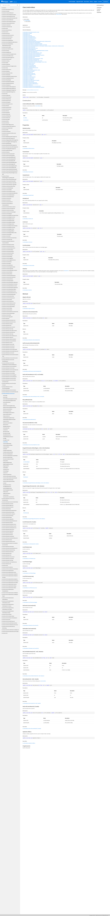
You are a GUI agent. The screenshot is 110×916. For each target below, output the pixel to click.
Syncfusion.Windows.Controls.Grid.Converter (10, 357)
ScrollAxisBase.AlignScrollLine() (28, 308)
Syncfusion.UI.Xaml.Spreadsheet (7, 280)
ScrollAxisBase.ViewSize (27, 290)
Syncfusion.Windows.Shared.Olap (8, 546)
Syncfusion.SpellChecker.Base (7, 150)
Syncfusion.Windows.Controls (7, 342)
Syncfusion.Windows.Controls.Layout (8, 371)
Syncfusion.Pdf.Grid (5, 105)
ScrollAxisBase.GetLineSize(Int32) (29, 47)
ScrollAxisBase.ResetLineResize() (29, 73)
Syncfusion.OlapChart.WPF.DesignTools (9, 86)
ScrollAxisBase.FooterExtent (28, 171)
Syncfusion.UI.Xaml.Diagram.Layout (8, 218)
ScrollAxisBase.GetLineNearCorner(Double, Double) (32, 43)
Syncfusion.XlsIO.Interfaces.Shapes (8, 616)
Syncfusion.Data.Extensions (7, 30)
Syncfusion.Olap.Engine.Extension (8, 78)
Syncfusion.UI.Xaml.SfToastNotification (9, 275)
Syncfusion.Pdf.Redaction (6, 116)
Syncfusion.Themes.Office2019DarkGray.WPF (10, 171)
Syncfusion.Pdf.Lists (5, 110)
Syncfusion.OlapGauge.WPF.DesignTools (9, 90)
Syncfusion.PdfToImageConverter (8, 124)
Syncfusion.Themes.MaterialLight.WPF (8, 164)
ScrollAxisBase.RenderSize (28, 72)
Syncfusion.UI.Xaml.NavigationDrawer (8, 266)
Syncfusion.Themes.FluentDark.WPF (8, 153)
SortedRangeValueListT (7, 486)
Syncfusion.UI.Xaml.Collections (7, 201)
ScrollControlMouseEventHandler (9, 481)
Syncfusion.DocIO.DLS (6, 33)
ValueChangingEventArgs (7, 488)
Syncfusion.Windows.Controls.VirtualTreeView (10, 501)
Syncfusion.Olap (5, 67)
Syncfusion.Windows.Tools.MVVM (8, 558)
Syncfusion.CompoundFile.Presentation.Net (9, 18)
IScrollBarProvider (6, 440)
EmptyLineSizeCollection (7, 414)
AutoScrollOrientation (7, 402)
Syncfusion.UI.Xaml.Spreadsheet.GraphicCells (10, 287)
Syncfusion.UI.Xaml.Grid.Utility (7, 254)
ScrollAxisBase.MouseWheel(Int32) (29, 419)
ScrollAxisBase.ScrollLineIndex (28, 265)
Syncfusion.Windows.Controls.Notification (9, 376)
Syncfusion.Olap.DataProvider (7, 73)
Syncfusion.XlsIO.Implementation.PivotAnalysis (10, 580)
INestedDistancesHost (7, 434)
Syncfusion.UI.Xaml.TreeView (7, 309)
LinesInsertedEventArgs (7, 443)
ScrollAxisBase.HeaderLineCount (29, 63)
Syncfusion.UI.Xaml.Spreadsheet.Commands (9, 284)
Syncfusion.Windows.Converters (7, 503)
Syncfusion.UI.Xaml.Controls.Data (8, 210)
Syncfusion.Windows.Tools (6, 555)
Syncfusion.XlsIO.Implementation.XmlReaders (10, 592)
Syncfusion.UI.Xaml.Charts (6, 198)
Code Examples (72, 1)
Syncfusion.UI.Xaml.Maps (6, 263)
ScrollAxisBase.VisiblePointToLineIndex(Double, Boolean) (33, 87)
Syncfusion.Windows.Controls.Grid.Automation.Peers (10, 355)
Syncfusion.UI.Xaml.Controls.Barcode (8, 208)
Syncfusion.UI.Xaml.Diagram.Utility (8, 229)
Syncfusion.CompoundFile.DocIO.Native (9, 14)
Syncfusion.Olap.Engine (6, 74)
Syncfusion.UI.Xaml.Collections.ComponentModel (7, 204)
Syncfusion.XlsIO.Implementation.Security (9, 584)
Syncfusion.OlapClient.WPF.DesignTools (9, 88)
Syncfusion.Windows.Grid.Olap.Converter (9, 526)
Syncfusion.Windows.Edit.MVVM (7, 515)
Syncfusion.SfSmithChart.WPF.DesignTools (9, 145)
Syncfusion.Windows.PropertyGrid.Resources (10, 538)
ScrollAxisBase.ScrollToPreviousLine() (30, 587)
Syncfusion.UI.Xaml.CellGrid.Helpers (8, 194)
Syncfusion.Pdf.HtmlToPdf (6, 107)
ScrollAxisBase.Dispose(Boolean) (29, 36)
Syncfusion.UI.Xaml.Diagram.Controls (8, 217)
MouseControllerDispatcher (8, 453)
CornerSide (5, 404)
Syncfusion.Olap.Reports (6, 85)
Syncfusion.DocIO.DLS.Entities (7, 36)
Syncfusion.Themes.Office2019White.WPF (9, 179)
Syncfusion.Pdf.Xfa (5, 121)
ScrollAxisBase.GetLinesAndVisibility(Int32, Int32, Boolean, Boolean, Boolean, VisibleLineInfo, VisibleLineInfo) (43, 45)
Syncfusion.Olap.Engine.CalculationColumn (9, 76)
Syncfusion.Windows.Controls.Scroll (8, 393)
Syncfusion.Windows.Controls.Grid (8, 352)
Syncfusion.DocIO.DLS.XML (6, 38)
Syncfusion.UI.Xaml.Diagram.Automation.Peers (10, 215)
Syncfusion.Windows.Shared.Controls (8, 541)
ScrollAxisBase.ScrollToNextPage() (29, 573)
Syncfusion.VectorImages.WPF (7, 316)
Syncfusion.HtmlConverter (6, 59)
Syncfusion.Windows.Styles (6, 553)
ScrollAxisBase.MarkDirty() (28, 68)
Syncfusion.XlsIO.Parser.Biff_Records (8, 621)
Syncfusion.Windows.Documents (7, 507)
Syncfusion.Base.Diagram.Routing (8, 9)
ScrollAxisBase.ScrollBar (27, 75)
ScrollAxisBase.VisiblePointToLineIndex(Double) (32, 86)
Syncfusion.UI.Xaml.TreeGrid (7, 299)
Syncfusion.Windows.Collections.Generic (9, 339)
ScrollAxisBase (5, 467)
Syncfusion (4, 7)
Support (95, 1)
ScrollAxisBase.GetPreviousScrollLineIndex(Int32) (32, 371)
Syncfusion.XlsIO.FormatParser (7, 567)
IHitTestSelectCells (6, 428)
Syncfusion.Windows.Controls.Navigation (9, 374)
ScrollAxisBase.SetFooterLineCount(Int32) (30, 625)
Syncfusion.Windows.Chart (6, 325)
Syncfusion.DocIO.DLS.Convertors (8, 35)
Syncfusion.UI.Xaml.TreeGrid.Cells (8, 301)
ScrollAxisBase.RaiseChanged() (28, 71)
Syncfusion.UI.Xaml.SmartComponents (8, 277)
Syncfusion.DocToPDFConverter (7, 48)
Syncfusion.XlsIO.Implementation (8, 570)
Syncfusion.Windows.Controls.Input (8, 368)
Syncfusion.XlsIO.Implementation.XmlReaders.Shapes (10, 595)
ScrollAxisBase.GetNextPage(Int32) (29, 49)
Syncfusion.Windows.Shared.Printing (8, 549)
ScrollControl (5, 472)
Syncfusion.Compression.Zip (7, 26)
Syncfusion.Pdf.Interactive (6, 109)
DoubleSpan (25, 477)
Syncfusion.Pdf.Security (6, 117)
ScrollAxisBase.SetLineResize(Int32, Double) (31, 80)
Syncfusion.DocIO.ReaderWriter (7, 40)
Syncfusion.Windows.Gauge (7, 517)
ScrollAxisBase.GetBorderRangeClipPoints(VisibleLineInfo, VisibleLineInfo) (37, 41)
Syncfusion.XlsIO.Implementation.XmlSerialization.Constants (8, 605)
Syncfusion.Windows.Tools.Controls (8, 556)
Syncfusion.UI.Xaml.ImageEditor (7, 258)
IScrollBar (4, 438)
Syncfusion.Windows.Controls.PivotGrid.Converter (9, 384)
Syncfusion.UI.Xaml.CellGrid (7, 189)
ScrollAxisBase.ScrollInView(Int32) (29, 76)
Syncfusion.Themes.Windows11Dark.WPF (9, 182)
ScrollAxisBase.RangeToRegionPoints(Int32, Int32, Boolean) (34, 518)
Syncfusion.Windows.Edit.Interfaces (8, 512)
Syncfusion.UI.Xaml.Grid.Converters (8, 246)
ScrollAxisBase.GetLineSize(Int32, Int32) (30, 48)
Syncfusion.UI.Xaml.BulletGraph (7, 188)
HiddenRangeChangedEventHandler (9, 419)
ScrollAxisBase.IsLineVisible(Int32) (29, 65)
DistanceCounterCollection (7, 409)
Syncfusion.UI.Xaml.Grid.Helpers (7, 249)
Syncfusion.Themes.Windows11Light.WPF (9, 184)
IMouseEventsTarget (6, 433)
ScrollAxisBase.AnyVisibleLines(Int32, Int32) (31, 32)
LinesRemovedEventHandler (8, 452)
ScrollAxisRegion (6, 471)
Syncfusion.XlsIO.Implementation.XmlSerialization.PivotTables (8, 608)
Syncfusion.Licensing (5, 60)
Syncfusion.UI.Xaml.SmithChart (7, 278)
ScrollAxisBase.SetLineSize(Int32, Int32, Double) (32, 703)
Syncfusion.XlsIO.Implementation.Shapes (9, 585)
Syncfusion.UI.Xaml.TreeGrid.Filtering (8, 304)
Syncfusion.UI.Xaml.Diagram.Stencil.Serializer (9, 225)
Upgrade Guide (79, 1)
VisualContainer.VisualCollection (8, 496)
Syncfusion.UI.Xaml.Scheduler (7, 272)
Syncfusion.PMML (5, 129)
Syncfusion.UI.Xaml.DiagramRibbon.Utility (9, 232)
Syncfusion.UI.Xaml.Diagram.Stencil (8, 224)
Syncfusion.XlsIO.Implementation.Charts (9, 572)
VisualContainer (5, 495)
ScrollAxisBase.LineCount (27, 242)
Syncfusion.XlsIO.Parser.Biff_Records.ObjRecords (10, 629)
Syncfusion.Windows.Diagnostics (7, 505)
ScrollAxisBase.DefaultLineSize (28, 148)
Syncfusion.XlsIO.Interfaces (6, 614)
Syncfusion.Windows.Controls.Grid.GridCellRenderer (8, 360)
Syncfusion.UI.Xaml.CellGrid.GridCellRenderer (10, 193)
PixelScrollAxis (5, 460)
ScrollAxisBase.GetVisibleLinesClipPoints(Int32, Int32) (33, 58)
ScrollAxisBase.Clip (26, 34)
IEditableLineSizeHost (6, 426)
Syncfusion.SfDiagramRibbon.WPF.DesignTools (10, 140)
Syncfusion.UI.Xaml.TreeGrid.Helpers (8, 306)
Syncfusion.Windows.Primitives (7, 534)
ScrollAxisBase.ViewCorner (28, 84)
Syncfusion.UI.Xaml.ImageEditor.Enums (9, 260)
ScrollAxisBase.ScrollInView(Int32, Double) (31, 543)
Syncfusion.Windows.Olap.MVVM (8, 531)
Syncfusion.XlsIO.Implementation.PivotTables (10, 582)
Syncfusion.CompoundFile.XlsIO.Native (9, 21)
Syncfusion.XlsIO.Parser (6, 619)
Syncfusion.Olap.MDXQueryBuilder (8, 81)
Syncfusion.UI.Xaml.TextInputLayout (8, 297)
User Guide (86, 1)
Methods (98, 10)
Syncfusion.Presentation (6, 131)
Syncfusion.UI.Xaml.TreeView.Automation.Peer (10, 311)
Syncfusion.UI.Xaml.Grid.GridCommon (8, 247)
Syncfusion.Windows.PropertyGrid (8, 536)
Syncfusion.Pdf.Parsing (6, 114)
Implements (99, 12)
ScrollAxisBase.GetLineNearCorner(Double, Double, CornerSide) (35, 44)
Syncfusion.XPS (4, 633)
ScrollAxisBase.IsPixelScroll (28, 218)
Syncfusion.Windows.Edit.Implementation (9, 510)
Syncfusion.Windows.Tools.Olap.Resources (9, 562)
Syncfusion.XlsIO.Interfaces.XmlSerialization (9, 617)
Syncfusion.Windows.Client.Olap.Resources (9, 335)
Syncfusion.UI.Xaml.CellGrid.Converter (8, 191)
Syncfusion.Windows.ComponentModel (9, 340)
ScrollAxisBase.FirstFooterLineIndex (29, 37)
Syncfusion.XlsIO (5, 565)
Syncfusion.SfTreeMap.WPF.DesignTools (9, 148)
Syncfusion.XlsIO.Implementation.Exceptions (10, 579)
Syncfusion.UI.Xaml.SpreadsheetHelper (9, 294)
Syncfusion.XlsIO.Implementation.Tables (9, 587)
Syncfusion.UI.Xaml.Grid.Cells (7, 239)
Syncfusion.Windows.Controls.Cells (8, 344)
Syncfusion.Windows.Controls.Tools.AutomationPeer (8, 499)
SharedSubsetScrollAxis (7, 484)
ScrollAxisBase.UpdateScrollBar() (29, 743)
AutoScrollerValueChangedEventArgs (9, 400)
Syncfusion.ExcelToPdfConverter (7, 55)
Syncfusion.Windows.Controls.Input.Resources (10, 369)
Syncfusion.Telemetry (6, 152)
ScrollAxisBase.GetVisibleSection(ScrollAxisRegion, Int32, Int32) (34, 62)
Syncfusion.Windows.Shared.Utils (8, 551)
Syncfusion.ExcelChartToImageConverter (9, 54)
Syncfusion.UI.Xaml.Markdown (7, 265)
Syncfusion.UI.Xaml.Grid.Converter (8, 244)
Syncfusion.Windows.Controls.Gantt (8, 347)
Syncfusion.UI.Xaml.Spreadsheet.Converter (9, 285)
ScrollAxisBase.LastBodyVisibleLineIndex (30, 67)
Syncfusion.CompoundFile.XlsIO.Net (8, 23)
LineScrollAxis (5, 441)
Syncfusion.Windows (5, 318)
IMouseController (6, 431)
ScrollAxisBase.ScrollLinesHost (28, 78)
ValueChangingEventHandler (8, 490)
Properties (99, 9)
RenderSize (66, 270)
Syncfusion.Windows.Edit (6, 508)
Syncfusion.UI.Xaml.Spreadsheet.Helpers (9, 289)
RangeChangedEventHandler (8, 464)
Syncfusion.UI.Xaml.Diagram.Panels (8, 220)
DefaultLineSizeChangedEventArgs (9, 405)
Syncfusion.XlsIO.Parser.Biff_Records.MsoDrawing (8, 627)
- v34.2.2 (15, 1)
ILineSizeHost (5, 429)
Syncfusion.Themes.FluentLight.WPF (8, 155)
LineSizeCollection (6, 447)
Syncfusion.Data (5, 28)
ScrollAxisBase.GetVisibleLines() (29, 57)
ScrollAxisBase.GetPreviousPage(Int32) (30, 51)
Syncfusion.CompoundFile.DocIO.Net (8, 16)
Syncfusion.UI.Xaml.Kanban (7, 261)
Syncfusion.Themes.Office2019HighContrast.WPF (9, 173)
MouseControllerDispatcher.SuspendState (10, 455)
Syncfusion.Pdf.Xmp (5, 122)
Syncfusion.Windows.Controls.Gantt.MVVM (9, 349)
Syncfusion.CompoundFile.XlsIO (7, 19)
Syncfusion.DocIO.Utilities (6, 47)
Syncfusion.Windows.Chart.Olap (7, 328)
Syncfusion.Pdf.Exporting (6, 98)
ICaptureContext (6, 421)
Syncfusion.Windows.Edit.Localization (8, 513)
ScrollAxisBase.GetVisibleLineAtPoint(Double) (31, 56)
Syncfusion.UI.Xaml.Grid (6, 236)
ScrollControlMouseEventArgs (8, 479)
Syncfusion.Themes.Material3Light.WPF (9, 159)
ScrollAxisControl (6, 469)
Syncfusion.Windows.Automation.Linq (8, 320)
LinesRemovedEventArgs (7, 450)
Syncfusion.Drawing (5, 50)
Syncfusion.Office (5, 62)
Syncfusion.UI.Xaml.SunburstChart (8, 296)
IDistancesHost (5, 424)
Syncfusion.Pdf (4, 93)
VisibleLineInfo (5, 491)
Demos (91, 1)
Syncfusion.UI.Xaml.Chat (6, 200)
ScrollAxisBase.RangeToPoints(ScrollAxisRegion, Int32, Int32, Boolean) (36, 482)
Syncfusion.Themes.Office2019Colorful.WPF (9, 169)
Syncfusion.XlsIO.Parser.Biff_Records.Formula (10, 624)
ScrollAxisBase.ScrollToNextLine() (29, 558)
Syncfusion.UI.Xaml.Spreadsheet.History (9, 290)
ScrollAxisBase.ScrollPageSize (28, 79)
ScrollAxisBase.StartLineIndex (28, 81)
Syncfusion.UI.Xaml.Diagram (7, 213)
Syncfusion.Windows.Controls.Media (8, 373)
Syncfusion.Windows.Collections (7, 337)
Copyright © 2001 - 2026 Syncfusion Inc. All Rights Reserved (98, 915)
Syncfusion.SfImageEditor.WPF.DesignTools (9, 141)
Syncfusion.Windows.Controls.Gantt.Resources (10, 351)
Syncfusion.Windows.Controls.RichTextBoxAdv (10, 391)
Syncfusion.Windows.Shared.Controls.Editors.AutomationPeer (10, 544)
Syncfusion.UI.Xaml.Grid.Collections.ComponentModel (8, 242)
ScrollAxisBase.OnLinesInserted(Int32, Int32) (31, 444)
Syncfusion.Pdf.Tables (6, 119)
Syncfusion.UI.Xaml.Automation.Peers (8, 186)
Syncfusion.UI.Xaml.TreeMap (7, 308)
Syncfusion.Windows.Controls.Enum (8, 346)
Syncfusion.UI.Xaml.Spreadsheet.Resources (9, 292)
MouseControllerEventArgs (7, 457)
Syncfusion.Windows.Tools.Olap (7, 560)
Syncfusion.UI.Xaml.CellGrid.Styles (8, 196)
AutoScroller (5, 395)
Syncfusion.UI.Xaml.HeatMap (7, 256)
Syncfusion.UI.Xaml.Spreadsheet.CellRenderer (10, 282)
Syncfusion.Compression (6, 24)
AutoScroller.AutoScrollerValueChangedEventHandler (10, 398)
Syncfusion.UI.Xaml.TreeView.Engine (8, 313)
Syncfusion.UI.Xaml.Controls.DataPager (9, 211)
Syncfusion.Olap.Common (6, 69)
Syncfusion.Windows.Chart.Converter (8, 327)
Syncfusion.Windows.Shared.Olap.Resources (9, 548)
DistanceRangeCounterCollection (8, 412)
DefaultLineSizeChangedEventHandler (9, 407)
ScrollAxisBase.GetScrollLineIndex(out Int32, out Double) (33, 396)
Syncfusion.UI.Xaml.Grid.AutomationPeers (9, 237)
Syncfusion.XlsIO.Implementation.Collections (10, 574)
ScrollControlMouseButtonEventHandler (10, 477)
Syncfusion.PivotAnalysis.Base (7, 128)
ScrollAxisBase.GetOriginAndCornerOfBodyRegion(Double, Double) (35, 50)
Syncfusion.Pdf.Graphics (6, 102)
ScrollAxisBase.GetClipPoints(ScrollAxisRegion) (31, 42)
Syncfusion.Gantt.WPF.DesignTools (8, 57)
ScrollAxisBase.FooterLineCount (29, 39)
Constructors (99, 7)
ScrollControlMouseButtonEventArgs (9, 476)
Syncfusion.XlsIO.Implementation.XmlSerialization (8, 598)
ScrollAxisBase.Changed (27, 33)
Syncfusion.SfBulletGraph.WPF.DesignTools (9, 136)
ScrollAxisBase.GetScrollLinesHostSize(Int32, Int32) (32, 52)
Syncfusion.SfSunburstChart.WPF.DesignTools (10, 146)
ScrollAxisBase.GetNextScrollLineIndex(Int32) (31, 339)
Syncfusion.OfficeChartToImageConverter (9, 66)
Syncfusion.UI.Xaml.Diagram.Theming (8, 227)
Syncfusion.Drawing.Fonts (6, 52)
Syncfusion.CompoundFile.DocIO (7, 12)
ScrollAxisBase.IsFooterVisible (28, 64)
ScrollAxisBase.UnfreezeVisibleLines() (30, 82)
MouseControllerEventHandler (8, 459)
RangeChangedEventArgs (7, 462)
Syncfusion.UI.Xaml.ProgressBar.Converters (9, 270)
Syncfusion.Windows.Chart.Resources (8, 332)
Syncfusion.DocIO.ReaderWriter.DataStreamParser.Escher (7, 44)
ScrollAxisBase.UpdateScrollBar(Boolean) (30, 83)
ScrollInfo (4, 483)
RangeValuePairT (6, 465)
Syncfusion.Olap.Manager (6, 79)
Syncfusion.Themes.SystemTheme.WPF (9, 181)
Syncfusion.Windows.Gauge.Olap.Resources (9, 520)
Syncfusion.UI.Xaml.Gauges (6, 234)
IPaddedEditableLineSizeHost (8, 436)
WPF (11, 2)
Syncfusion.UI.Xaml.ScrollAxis (7, 273)
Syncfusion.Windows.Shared (7, 539)
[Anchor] (22, 100)
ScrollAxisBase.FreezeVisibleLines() (29, 40)
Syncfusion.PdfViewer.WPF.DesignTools (9, 126)
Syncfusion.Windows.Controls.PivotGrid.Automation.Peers (9, 381)
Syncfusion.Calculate (5, 11)
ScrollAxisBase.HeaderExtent (28, 195)
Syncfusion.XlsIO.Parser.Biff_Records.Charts (9, 623)
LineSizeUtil (5, 448)
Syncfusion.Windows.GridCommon (8, 529)
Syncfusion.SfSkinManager (6, 143)
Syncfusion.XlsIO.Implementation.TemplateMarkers (8, 590)
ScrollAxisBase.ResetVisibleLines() (29, 74)
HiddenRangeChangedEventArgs (8, 417)
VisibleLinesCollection (6, 493)
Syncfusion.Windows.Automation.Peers (9, 321)
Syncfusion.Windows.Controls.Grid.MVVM (9, 366)
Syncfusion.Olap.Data (6, 71)
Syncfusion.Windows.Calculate (7, 323)
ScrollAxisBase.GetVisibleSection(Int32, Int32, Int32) (32, 60)
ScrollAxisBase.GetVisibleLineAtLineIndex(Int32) (32, 54)
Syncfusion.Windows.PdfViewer (7, 532)
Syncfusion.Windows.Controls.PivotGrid (9, 378)
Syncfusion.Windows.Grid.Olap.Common (9, 524)
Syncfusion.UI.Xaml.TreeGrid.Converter (8, 303)
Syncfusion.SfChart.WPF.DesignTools (8, 138)
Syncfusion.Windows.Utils (6, 563)
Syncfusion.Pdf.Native (6, 112)
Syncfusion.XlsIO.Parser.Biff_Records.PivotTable (10, 631)
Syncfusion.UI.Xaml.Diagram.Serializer (8, 222)
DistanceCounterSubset (7, 410)
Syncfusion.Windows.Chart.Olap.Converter (9, 330)
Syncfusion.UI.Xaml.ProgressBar (7, 268)
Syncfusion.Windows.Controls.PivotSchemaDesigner (7, 387)
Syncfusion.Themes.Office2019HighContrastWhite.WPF (8, 177)
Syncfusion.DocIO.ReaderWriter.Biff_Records (9, 42)
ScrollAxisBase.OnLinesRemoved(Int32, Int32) (31, 70)
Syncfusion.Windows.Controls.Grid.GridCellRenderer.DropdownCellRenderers (9, 363)
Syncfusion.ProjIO (5, 134)
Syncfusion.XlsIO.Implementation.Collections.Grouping (10, 576)
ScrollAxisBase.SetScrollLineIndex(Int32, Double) (32, 728)
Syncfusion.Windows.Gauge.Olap (7, 519)
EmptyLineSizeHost (6, 416)
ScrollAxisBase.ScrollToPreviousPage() (30, 602)
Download (105, 1)
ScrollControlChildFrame (7, 474)
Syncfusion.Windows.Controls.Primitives (9, 390)
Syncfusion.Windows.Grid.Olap (7, 522)
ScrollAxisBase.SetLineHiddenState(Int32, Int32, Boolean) (33, 675)
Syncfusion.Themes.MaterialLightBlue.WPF (9, 165)
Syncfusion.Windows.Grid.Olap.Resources (9, 527)
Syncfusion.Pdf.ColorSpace (6, 97)
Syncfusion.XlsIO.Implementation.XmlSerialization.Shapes (8, 612)
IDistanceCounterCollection (7, 422)
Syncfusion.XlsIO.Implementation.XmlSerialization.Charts (8, 602)
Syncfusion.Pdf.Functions (6, 100)
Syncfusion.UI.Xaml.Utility (6, 315)
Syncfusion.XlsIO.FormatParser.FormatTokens (10, 568)
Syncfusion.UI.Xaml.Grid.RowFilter (8, 251)
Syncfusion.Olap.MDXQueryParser (8, 83)
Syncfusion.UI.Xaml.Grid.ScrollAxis (8, 253)
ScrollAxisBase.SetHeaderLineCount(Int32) (31, 648)
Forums (100, 1)
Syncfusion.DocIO (5, 31)
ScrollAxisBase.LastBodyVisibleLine (29, 66)
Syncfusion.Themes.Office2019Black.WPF (9, 167)
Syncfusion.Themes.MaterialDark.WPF (8, 160)
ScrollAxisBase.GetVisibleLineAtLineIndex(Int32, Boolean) (33, 55)
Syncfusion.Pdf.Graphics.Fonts (7, 103)
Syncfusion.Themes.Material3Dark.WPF (9, 157)
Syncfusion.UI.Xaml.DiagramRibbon (8, 230)
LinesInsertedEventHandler (7, 445)
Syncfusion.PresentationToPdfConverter (9, 133)
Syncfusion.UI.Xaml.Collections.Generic (8, 206)
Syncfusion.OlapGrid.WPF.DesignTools (8, 91)
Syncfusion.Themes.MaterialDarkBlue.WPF (9, 162)
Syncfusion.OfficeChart (6, 64)
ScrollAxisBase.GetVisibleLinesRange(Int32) (31, 59)
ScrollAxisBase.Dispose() (27, 35)
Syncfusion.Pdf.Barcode (6, 95)
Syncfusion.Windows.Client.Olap (7, 333)
